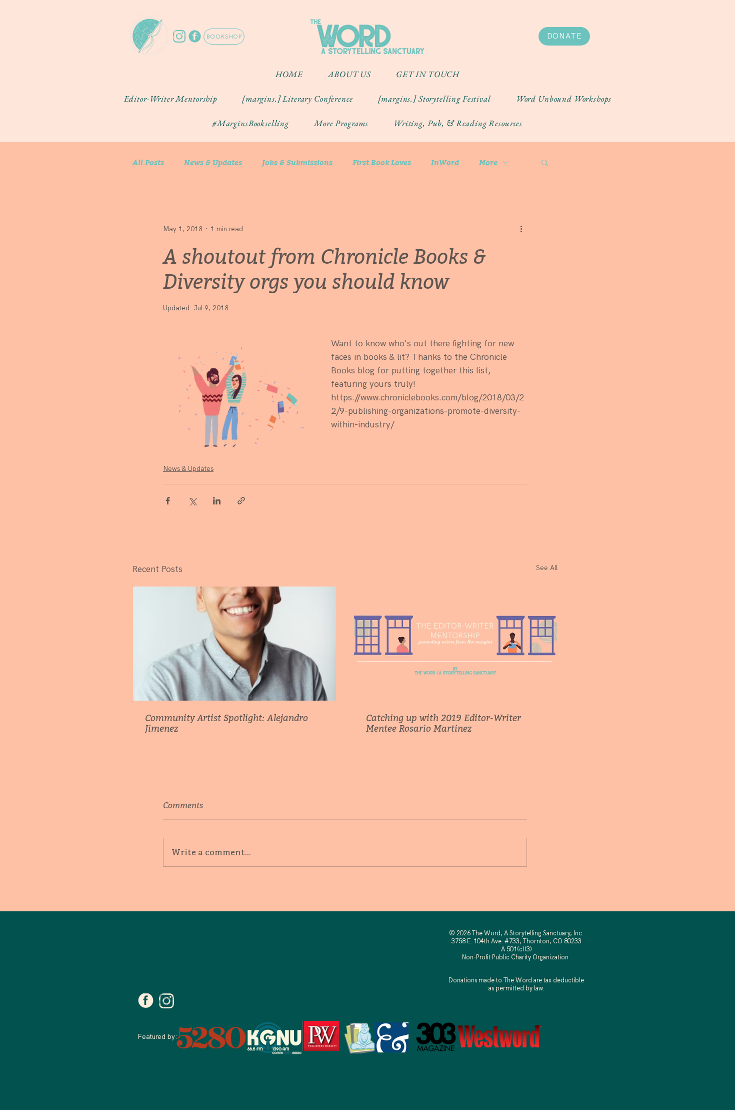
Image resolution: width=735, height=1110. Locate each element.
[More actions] (521, 229)
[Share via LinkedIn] (217, 500)
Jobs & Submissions (297, 162)
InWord (445, 162)
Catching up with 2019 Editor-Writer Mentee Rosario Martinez (443, 723)
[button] (350, 74)
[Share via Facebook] (167, 500)
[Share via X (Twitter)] (192, 500)
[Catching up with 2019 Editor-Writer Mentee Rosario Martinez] (455, 644)
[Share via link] (241, 500)
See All (547, 568)
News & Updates (213, 162)
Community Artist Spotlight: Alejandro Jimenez (226, 723)
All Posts (148, 162)
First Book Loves (381, 162)
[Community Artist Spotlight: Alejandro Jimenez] (234, 644)
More (488, 162)
